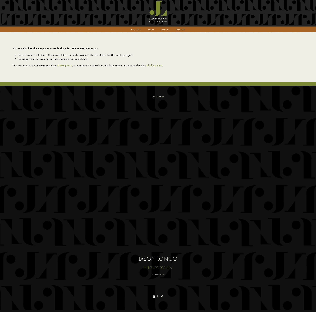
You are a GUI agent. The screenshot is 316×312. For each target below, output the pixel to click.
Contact (180, 29)
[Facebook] (162, 296)
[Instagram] (154, 296)
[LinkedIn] (158, 296)
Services (165, 29)
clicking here (64, 65)
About (151, 29)
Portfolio (136, 29)
